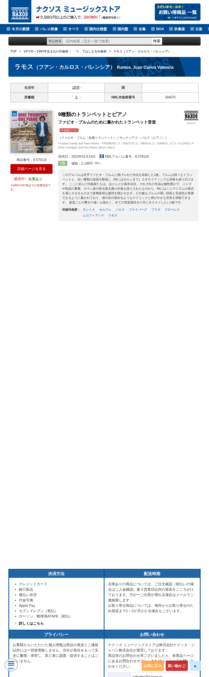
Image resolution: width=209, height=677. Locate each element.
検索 (156, 41)
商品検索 (55, 41)
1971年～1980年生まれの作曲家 (45, 51)
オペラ (73, 29)
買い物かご (177, 666)
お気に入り (153, 666)
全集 (142, 29)
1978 (75, 87)
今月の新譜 (21, 29)
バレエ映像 (49, 29)
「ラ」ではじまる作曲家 (90, 51)
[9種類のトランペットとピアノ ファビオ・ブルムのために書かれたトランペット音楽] (31, 132)
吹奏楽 (179, 29)
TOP (13, 51)
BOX (160, 29)
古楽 (198, 29)
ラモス (142, 51)
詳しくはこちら (31, 623)
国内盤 (122, 29)
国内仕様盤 (98, 29)
